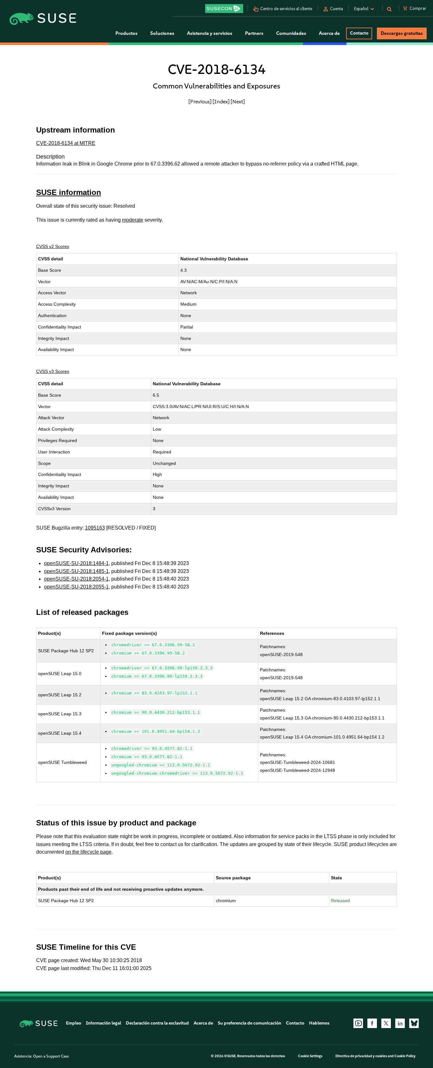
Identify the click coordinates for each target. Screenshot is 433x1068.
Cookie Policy (405, 1056)
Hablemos (319, 1023)
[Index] (221, 101)
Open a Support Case (51, 1056)
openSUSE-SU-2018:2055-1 (76, 586)
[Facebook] (372, 1023)
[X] (386, 1023)
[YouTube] (358, 1023)
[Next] (238, 101)
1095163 (95, 528)
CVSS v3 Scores (52, 371)
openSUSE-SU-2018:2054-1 (76, 579)
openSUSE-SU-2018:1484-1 (76, 563)
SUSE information (68, 192)
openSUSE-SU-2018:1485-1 (76, 571)
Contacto (359, 33)
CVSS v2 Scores (52, 246)
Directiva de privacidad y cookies (361, 1056)
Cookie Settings (310, 1056)
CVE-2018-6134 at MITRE (65, 143)
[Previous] (200, 101)
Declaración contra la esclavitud (157, 1023)
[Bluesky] (414, 1023)
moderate (132, 220)
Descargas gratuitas (402, 33)
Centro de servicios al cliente (286, 8)
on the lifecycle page (88, 852)
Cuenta (336, 8)
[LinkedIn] (400, 1023)
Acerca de (203, 1023)
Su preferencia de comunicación (249, 1023)
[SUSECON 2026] (224, 8)
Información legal (103, 1023)
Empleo (73, 1023)
